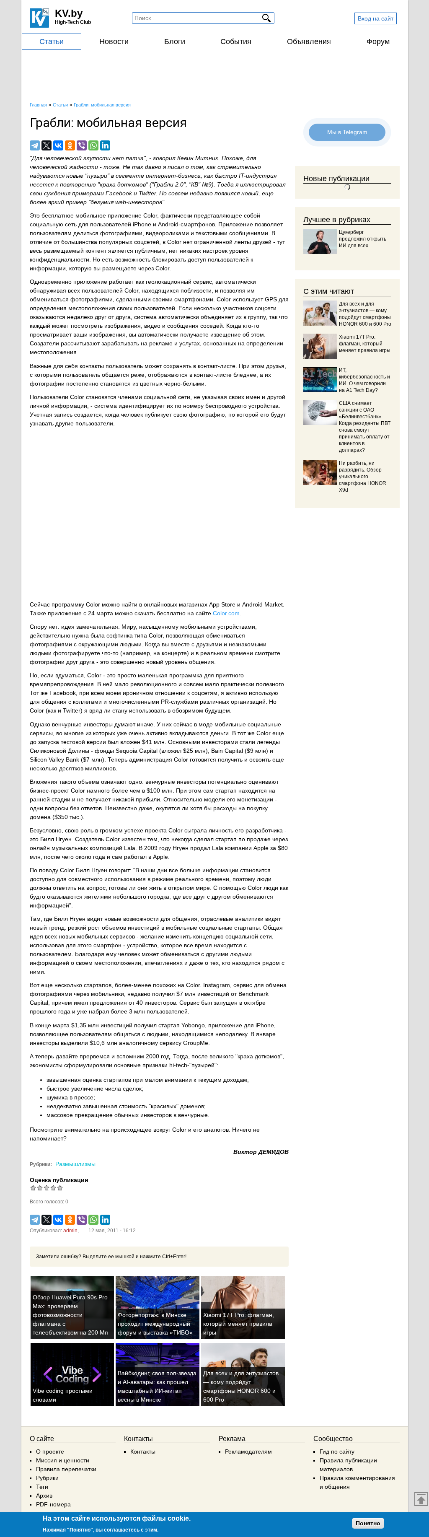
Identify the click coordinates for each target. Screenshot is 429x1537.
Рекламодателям (248, 1451)
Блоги (174, 41)
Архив (44, 1495)
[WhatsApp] (93, 145)
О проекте (50, 1451)
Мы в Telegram (347, 132)
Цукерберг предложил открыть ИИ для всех (362, 239)
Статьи (51, 41)
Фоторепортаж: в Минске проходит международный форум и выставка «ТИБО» (155, 1324)
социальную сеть (53, 224)
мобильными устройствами (217, 626)
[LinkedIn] (105, 145)
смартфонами (193, 299)
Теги (42, 1486)
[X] (46, 145)
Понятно (368, 1523)
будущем (217, 710)
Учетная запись (51, 414)
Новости (114, 41)
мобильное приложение (108, 215)
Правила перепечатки (66, 1469)
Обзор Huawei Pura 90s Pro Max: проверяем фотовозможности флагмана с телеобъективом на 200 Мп (70, 1315)
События (235, 41)
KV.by (69, 13)
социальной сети (167, 397)
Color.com (226, 613)
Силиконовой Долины (59, 750)
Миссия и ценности (62, 1460)
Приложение (235, 224)
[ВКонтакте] (58, 145)
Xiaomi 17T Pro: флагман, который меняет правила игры (238, 1324)
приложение (90, 281)
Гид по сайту (337, 1451)
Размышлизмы (75, 1164)
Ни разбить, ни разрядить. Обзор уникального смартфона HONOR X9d (362, 476)
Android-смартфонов (186, 224)
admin (70, 1231)
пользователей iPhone (120, 224)
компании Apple (247, 848)
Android (252, 604)
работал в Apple (146, 856)
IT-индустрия (258, 175)
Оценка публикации (59, 1180)
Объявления (309, 41)
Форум (378, 41)
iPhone (265, 1025)
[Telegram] (35, 145)
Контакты (142, 1451)
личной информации (58, 405)
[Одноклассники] (70, 145)
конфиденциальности (59, 259)
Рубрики (47, 1478)
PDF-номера (53, 1504)
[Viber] (82, 145)
